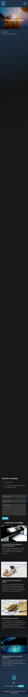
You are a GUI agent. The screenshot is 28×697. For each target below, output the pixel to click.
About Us (12, 686)
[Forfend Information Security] (3, 3)
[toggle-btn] (25, 3)
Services (5, 34)
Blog (16, 686)
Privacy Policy (14, 693)
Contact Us (20, 686)
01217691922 (8, 482)
